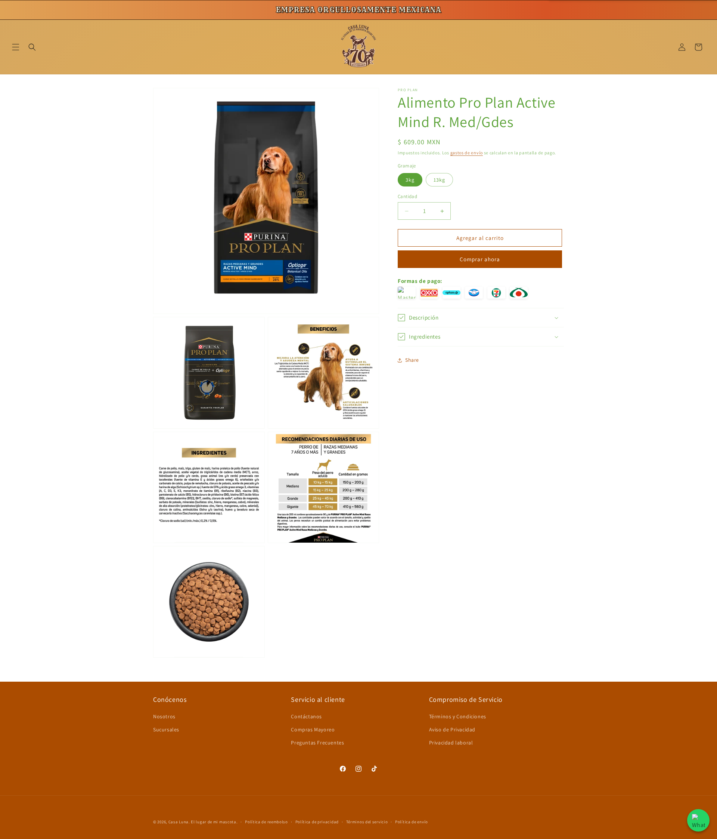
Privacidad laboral (451, 742)
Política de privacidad (317, 821)
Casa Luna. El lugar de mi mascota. (203, 821)
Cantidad (407, 196)
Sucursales (166, 729)
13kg (439, 179)
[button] (15, 47)
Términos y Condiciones (457, 716)
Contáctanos (306, 716)
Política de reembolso (266, 821)
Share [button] (412, 360)
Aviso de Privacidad (452, 729)
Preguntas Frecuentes (317, 742)
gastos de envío (466, 152)
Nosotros (164, 716)
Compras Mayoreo (313, 729)
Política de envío (411, 821)
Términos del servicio (367, 821)
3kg (410, 179)
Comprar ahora (480, 259)
